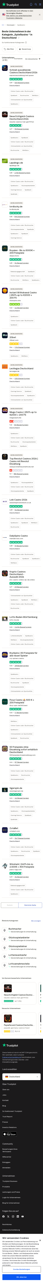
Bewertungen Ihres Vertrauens (9, 1150)
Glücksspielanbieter (28, 185)
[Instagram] (13, 1216)
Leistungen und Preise (11, 1192)
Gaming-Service (16, 190)
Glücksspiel (10, 25)
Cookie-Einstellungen (21, 1269)
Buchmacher (24, 95)
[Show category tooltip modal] (26, 42)
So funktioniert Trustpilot (12, 1111)
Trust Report (7, 1117)
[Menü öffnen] (40, 4)
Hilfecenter (6, 1157)
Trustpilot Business (9, 1181)
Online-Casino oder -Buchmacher (22, 91)
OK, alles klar (21, 1277)
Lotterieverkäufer (16, 636)
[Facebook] (3, 1216)
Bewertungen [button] (21, 83)
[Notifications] (31, 4)
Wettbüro (35, 95)
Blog (4, 1106)
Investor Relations (9, 1127)
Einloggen (6, 1162)
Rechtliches (7, 1224)
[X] (8, 1216)
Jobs (4, 1095)
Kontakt (5, 1100)
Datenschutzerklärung (11, 1057)
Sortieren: (18, 59)
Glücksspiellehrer (27, 482)
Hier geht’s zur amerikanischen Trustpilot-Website (19, 17)
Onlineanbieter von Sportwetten (21, 100)
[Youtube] (23, 1216)
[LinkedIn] (18, 1216)
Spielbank (14, 95)
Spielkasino (14, 104)
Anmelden (6, 1168)
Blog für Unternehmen (11, 1203)
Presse (5, 1122)
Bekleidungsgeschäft (18, 271)
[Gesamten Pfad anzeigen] (3, 25)
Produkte (6, 1187)
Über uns (5, 1090)
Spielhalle (14, 194)
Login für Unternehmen (11, 1197)
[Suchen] (35, 4)
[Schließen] (40, 14)
